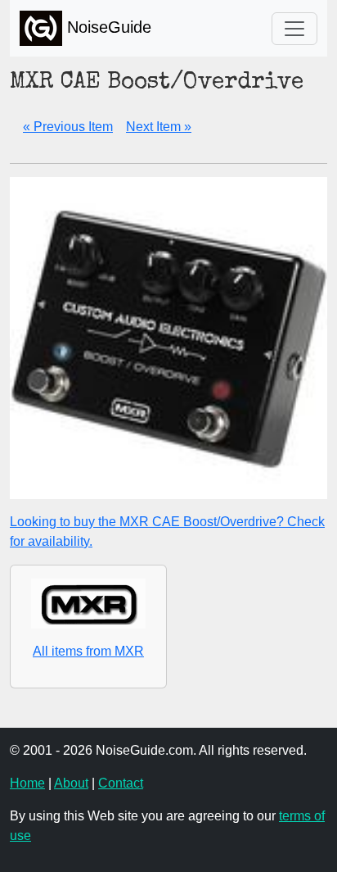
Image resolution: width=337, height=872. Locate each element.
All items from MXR (88, 651)
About (71, 783)
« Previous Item (68, 127)
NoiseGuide (106, 27)
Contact (120, 783)
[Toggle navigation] (294, 28)
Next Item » (158, 127)
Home (27, 783)
